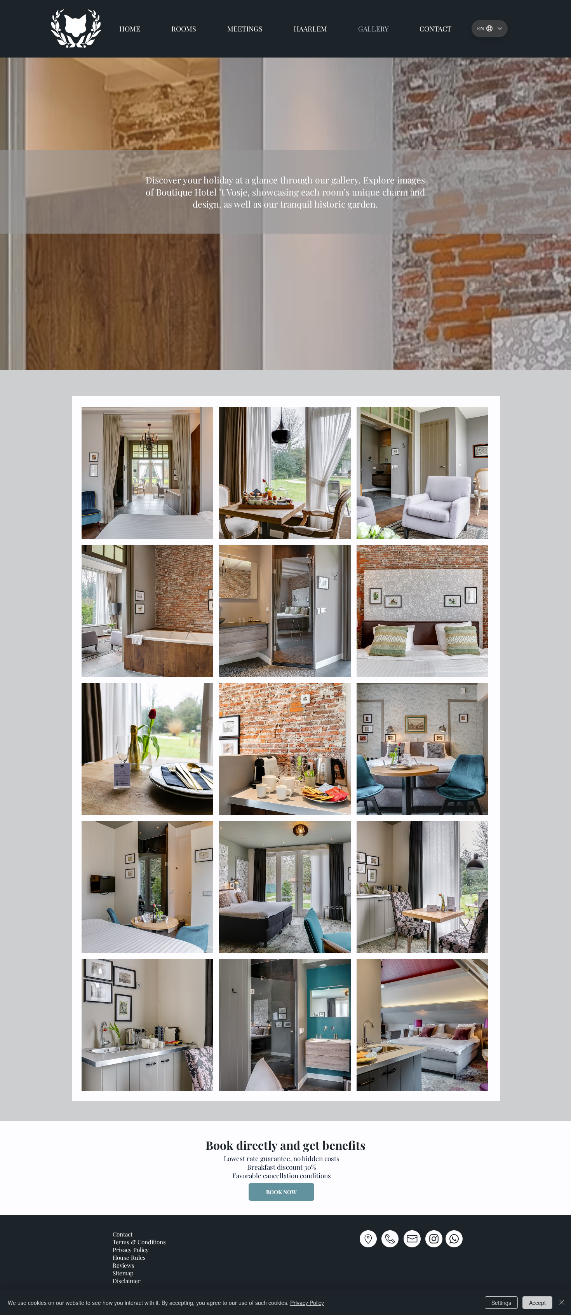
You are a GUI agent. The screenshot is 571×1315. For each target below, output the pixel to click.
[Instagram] (433, 1238)
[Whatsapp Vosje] (454, 1238)
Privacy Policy (307, 1302)
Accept (537, 1302)
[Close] (561, 1302)
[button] (147, 473)
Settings (501, 1302)
